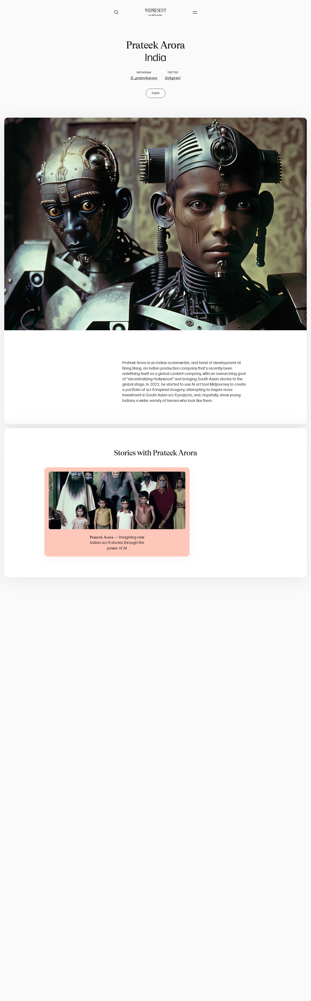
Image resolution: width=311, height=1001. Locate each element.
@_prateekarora (143, 78)
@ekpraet (173, 78)
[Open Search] (116, 12)
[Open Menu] (195, 12)
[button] (155, 224)
